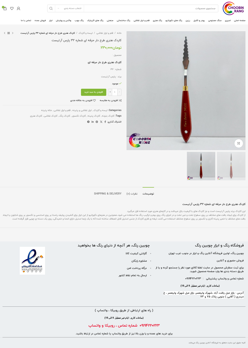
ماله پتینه (46, 110)
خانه (119, 33)
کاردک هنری (36, 116)
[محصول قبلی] (13, 33)
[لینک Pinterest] (97, 122)
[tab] (148, 192)
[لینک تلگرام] (88, 122)
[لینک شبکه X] (101, 122)
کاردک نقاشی (50, 116)
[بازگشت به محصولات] (9, 33)
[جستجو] (51, 8)
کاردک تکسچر (79, 116)
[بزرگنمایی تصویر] (239, 143)
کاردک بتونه (108, 116)
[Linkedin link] (93, 122)
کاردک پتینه (94, 116)
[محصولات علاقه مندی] (11, 8)
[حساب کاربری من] (18, 8)
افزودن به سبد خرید (93, 92)
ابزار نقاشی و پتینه (82, 110)
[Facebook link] (105, 122)
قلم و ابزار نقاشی (104, 33)
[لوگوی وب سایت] (233, 8)
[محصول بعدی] (5, 33)
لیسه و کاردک (86, 33)
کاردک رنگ (64, 116)
